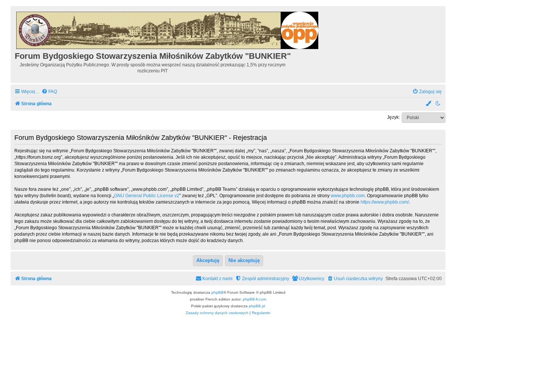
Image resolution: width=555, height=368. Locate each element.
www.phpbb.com (348, 195)
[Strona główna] (167, 29)
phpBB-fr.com (254, 299)
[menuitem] (49, 92)
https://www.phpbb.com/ (385, 202)
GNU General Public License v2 (146, 195)
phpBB (217, 292)
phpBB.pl (257, 306)
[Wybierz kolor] (429, 104)
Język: (393, 117)
